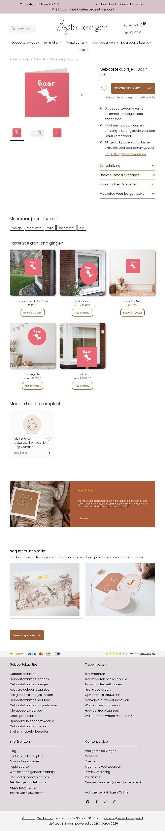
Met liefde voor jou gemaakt (122, 193)
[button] (131, 25)
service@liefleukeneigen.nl (123, 818)
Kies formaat (82, 312)
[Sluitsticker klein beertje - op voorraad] (32, 425)
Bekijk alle (20, 453)
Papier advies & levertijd (118, 184)
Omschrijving (110, 165)
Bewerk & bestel (32, 312)
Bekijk (125, 154)
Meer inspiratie (24, 635)
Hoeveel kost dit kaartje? (119, 175)
